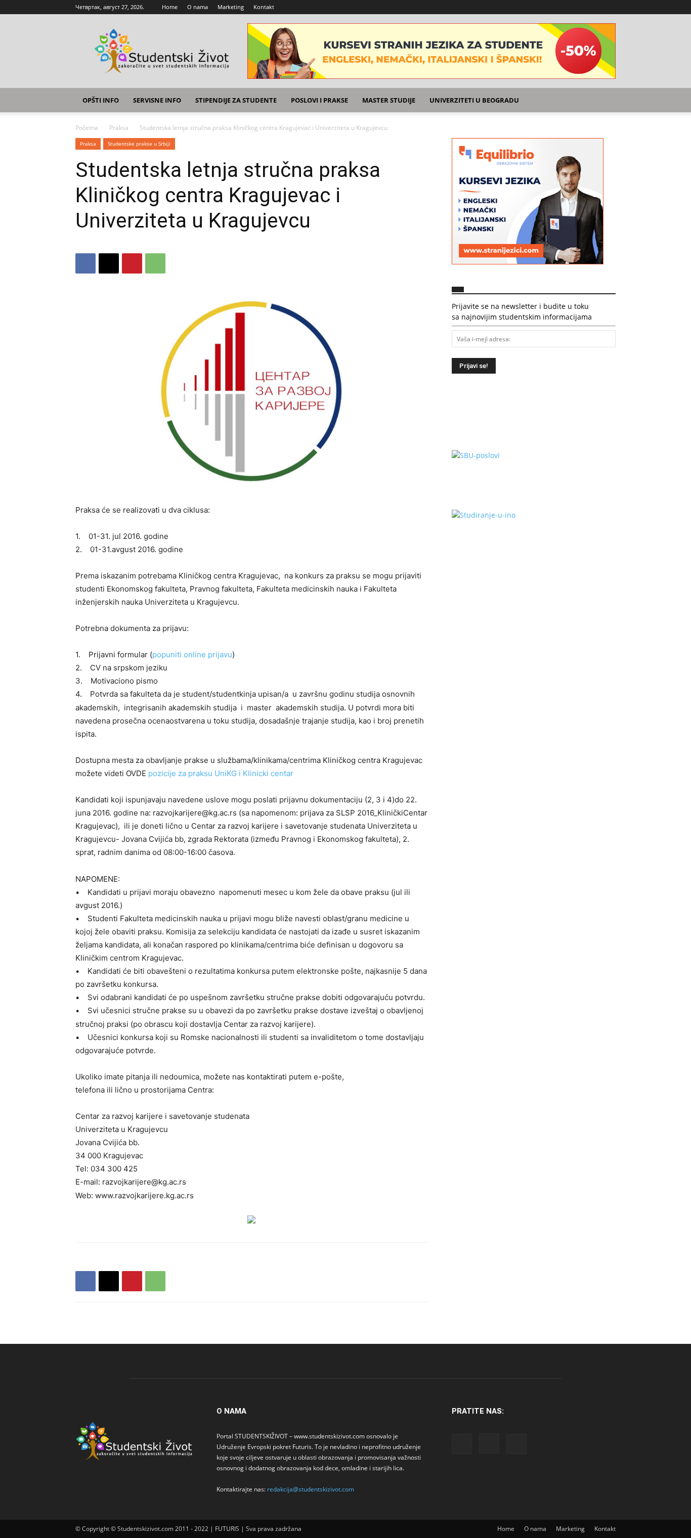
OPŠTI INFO (100, 100)
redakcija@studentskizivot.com (310, 1489)
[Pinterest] (132, 263)
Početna (86, 127)
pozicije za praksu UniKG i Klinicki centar (220, 773)
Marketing (231, 7)
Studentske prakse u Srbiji (139, 143)
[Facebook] (574, 7)
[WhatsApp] (155, 263)
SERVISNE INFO (157, 100)
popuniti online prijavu (192, 654)
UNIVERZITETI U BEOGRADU (474, 100)
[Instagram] (591, 7)
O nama (197, 7)
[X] (608, 7)
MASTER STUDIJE (388, 100)
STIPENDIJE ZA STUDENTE (236, 100)
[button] (603, 101)
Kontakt (263, 7)
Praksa (118, 127)
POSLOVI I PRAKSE (319, 100)
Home (170, 7)
